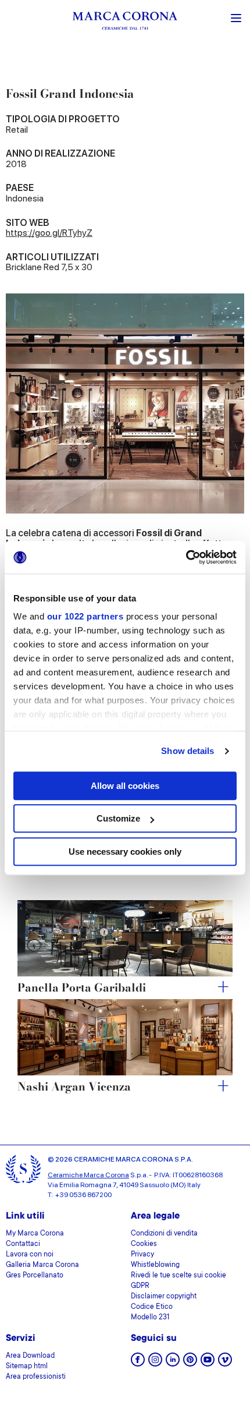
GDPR (140, 1286)
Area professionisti (36, 1377)
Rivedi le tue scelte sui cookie (178, 1276)
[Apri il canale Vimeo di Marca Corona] (225, 1363)
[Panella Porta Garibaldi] (125, 938)
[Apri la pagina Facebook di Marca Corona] (138, 1363)
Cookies (144, 1244)
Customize (118, 818)
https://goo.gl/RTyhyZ (49, 232)
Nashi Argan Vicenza (74, 1087)
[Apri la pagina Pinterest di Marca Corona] (190, 1363)
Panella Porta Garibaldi (81, 988)
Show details (187, 751)
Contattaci (23, 1244)
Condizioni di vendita (164, 1234)
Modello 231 (150, 1318)
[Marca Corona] (125, 22)
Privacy (142, 1255)
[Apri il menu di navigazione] (236, 16)
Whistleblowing (155, 1265)
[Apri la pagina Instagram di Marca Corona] (155, 1363)
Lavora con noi (29, 1255)
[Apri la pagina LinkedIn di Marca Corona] (173, 1363)
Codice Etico (152, 1307)
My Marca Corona (35, 1234)
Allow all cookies (125, 786)
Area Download (30, 1356)
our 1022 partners (85, 616)
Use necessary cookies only (125, 851)
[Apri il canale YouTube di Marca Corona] (208, 1363)
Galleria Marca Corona (42, 1265)
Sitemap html (27, 1366)
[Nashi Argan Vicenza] (125, 1037)
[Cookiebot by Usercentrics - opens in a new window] (186, 557)
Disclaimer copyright (164, 1297)
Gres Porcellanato (34, 1276)
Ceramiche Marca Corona (88, 1175)
